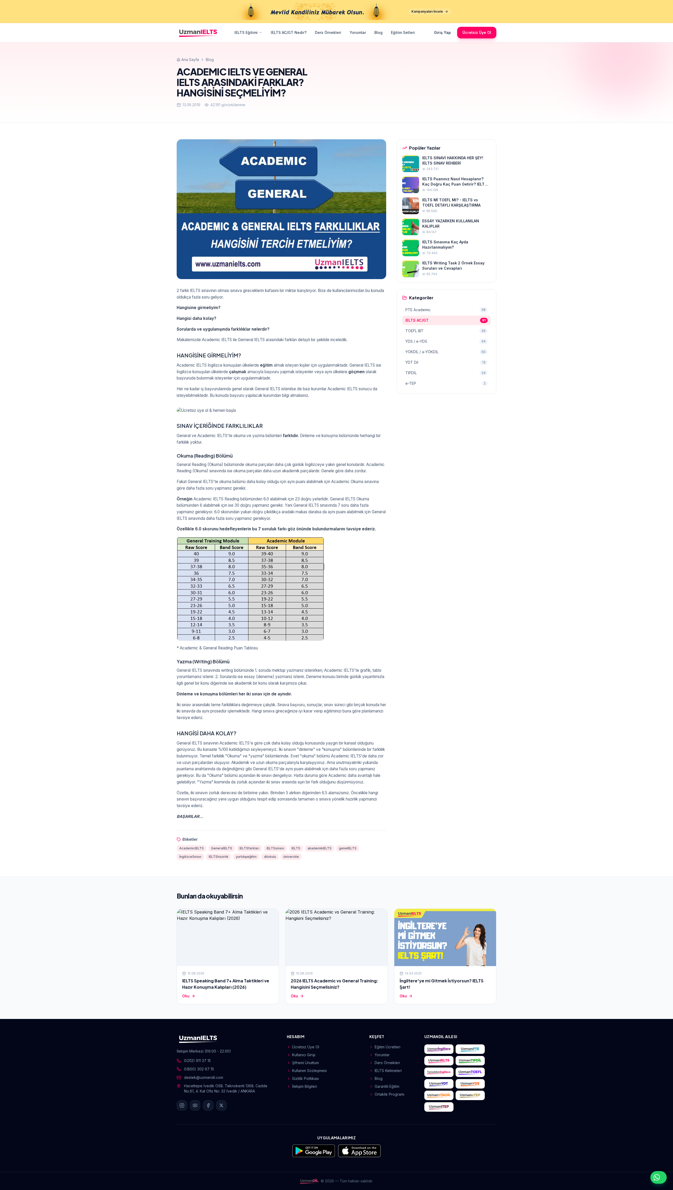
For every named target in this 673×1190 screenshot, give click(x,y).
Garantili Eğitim (387, 1086)
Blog (378, 32)
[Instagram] (182, 1105)
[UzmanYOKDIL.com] (438, 1095)
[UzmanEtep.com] (470, 1095)
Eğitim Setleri (403, 32)
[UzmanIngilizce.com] (438, 1049)
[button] (281, 410)
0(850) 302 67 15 (199, 1069)
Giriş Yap (442, 32)
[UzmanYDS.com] (470, 1084)
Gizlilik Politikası (305, 1078)
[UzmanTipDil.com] (470, 1060)
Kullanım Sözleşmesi (309, 1070)
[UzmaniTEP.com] (438, 1107)
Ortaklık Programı (389, 1094)
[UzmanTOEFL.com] (470, 1072)
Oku (186, 996)
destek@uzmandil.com (203, 1077)
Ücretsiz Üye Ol (476, 32)
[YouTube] (195, 1105)
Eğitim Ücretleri (387, 1047)
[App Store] (359, 1151)
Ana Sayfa (190, 59)
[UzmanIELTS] (198, 32)
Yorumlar (358, 32)
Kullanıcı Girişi (303, 1055)
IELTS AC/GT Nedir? (289, 32)
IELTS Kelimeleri (388, 1070)
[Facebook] (208, 1105)
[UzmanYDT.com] (438, 1084)
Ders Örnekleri (328, 32)
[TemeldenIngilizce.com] (438, 1072)
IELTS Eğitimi (246, 32)
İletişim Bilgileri (304, 1086)
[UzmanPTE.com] (470, 1049)
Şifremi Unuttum (305, 1062)
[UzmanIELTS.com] (438, 1060)
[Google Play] (313, 1151)
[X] (221, 1105)
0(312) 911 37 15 (197, 1060)
